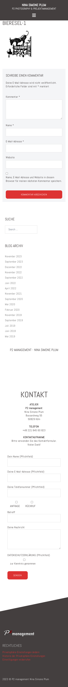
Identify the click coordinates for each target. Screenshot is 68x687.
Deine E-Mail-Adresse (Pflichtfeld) (25, 471)
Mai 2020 (10, 304)
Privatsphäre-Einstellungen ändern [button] (20, 652)
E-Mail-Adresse (15, 141)
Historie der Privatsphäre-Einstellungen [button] (23, 656)
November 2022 (13, 272)
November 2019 (13, 315)
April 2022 (10, 288)
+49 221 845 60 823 (34, 428)
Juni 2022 (10, 283)
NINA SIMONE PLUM (34, 5)
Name (10, 125)
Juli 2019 (10, 325)
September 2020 (14, 299)
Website (10, 157)
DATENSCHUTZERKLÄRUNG (22, 555)
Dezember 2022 (13, 267)
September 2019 (14, 320)
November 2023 (13, 256)
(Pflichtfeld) (28, 555)
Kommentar (13, 96)
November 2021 (13, 293)
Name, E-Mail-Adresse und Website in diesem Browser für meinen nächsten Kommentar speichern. (34, 179)
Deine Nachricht (16, 527)
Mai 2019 (10, 336)
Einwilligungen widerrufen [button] (16, 659)
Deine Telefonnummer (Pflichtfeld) (26, 487)
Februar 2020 (12, 309)
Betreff (11, 512)
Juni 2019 (10, 331)
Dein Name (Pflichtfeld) (20, 456)
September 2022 (14, 277)
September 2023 (14, 261)
